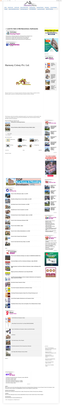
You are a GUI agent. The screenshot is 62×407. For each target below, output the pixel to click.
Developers (47, 7)
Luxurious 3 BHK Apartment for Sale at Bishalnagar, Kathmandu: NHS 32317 (51, 229)
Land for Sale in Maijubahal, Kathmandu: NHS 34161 (53, 208)
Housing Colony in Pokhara (28, 391)
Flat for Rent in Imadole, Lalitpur (11, 379)
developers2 (9, 134)
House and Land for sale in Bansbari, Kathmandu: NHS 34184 (53, 203)
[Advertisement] (31, 18)
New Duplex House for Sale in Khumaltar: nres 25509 (20, 204)
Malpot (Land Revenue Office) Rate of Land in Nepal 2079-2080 (22, 271)
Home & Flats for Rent (24, 7)
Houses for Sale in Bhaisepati (9, 394)
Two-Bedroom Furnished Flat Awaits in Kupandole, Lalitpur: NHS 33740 (17, 377)
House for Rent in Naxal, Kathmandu (51, 242)
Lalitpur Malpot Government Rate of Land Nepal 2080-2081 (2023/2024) (22, 323)
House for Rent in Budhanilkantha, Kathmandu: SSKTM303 (50, 245)
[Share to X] (9, 133)
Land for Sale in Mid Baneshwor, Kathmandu (22, 29)
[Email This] (7, 133)
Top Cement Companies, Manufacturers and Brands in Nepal (21, 287)
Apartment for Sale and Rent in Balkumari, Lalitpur (50, 221)
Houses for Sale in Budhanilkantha (20, 394)
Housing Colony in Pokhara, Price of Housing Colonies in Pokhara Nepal (17, 38)
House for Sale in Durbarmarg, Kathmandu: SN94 (19, 220)
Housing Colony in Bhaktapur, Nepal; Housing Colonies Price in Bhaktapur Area (18, 39)
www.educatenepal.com (9, 397)
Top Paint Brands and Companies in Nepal (18, 317)
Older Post (40, 150)
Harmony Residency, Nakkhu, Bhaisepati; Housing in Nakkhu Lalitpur (23, 127)
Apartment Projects (40, 7)
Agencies (14, 388)
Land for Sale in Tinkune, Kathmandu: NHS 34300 (53, 186)
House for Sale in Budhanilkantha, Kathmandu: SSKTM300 (54, 143)
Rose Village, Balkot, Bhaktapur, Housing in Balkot (19, 351)
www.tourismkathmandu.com (17, 397)
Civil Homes (13, 334)
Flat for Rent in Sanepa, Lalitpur (11, 382)
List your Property (53, 7)
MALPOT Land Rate (49, 9)
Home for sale (10, 7)
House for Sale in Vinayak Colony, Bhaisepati (19, 236)
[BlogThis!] (8, 133)
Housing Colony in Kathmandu (10, 391)
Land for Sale (12, 387)
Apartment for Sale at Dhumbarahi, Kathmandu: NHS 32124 (50, 231)
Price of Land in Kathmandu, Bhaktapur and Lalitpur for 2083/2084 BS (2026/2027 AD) (25, 255)
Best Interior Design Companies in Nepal (18, 282)
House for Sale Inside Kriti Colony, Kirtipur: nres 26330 (20, 241)
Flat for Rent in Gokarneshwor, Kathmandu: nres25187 (14, 381)
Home (5, 7)
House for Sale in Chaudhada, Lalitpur (54, 137)
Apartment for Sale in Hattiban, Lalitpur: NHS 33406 (50, 227)
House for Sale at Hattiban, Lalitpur (17, 225)
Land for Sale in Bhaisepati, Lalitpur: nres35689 (53, 192)
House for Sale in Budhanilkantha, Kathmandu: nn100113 (54, 127)
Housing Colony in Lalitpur (19, 391)
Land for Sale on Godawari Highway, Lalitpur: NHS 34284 (53, 198)
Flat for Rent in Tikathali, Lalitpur (11, 378)
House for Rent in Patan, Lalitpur (50, 243)
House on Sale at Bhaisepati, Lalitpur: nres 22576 (19, 193)
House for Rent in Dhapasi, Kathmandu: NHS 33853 (49, 249)
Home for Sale (7, 387)
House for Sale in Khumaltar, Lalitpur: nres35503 (49, 362)
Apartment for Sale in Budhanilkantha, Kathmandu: (50, 223)
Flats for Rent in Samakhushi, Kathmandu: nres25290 (14, 380)
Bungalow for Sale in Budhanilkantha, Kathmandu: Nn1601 (49, 355)
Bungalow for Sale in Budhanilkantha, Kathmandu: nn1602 (50, 352)
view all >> (55, 152)
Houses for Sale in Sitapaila (39, 394)
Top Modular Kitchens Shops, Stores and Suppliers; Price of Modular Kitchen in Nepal (26, 303)
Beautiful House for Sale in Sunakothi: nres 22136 (19, 209)
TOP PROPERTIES (32, 9)
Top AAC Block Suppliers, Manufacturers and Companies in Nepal (22, 298)
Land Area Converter (41, 9)
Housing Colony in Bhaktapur (37, 391)
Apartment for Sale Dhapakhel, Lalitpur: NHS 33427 (50, 225)
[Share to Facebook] (10, 133)
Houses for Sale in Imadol (30, 394)
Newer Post (7, 150)
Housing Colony (32, 7)
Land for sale (16, 7)
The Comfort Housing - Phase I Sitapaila (18, 340)
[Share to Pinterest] (11, 133)
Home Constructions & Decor (14, 9)
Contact (6, 9)
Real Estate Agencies (24, 9)
